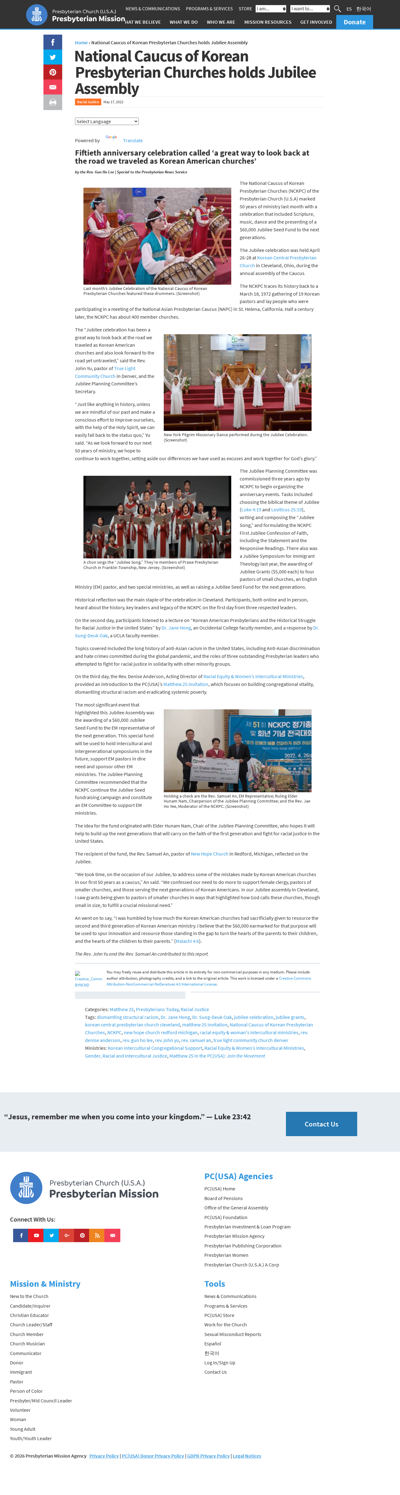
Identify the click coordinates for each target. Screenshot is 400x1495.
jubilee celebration (253, 1017)
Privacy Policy (104, 1456)
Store (245, 9)
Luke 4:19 (251, 509)
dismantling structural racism (127, 1017)
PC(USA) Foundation (226, 1217)
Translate (133, 140)
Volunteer (20, 1410)
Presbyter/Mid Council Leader (41, 1400)
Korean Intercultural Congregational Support (155, 1048)
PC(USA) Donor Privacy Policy (153, 1456)
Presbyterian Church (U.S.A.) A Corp (241, 1264)
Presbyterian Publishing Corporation (243, 1245)
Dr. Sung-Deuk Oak (212, 1017)
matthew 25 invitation (205, 1024)
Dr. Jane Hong (176, 628)
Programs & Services (209, 9)
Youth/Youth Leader (31, 1438)
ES (349, 9)
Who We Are (221, 22)
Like (49, 38)
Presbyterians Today (157, 1009)
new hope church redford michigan (161, 1032)
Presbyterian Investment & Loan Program (247, 1226)
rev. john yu (167, 1040)
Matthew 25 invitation (185, 684)
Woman (18, 1419)
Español (212, 1343)
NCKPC (114, 1032)
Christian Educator (29, 1315)
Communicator (26, 1353)
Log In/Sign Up (219, 1362)
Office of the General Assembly (236, 1207)
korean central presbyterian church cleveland (132, 1024)
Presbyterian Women (226, 1255)
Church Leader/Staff (31, 1324)
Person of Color (26, 1391)
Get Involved (316, 22)
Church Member (27, 1334)
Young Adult (22, 1429)
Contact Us (321, 1123)
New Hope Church (209, 854)
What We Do (184, 22)
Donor (16, 1362)
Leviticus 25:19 (286, 509)
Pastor (16, 1381)
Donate (355, 21)
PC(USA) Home (219, 1188)
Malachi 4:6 (187, 941)
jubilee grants (290, 1017)
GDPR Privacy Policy (208, 1456)
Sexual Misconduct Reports (232, 1334)
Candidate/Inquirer (30, 1306)
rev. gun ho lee (137, 1040)
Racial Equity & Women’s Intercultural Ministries (253, 676)
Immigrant (21, 1372)
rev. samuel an (196, 1040)
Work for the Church (225, 1324)
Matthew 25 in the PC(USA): (217, 1056)
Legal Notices (247, 1456)
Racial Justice (88, 101)
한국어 (363, 9)
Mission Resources (268, 22)
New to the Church (29, 1296)
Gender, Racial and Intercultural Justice (126, 1056)
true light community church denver (250, 1040)
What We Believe (141, 22)
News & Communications (153, 9)
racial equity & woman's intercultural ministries (249, 1032)
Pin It (50, 68)
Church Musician (27, 1343)
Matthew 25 (122, 1009)
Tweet (51, 53)
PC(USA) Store (219, 1315)
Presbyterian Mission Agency (234, 1236)
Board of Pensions (223, 1198)
